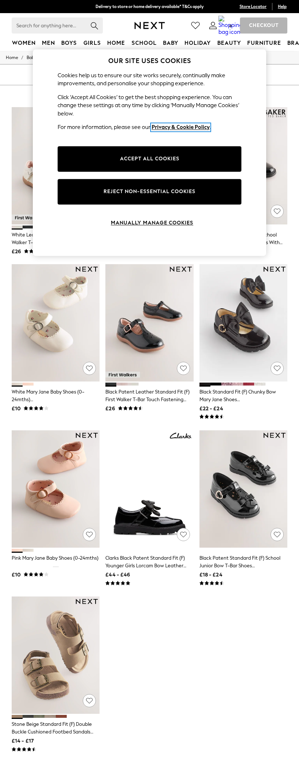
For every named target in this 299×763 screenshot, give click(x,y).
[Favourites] (195, 25)
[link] (213, 25)
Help (282, 6)
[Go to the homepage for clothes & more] (150, 25)
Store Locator (253, 6)
